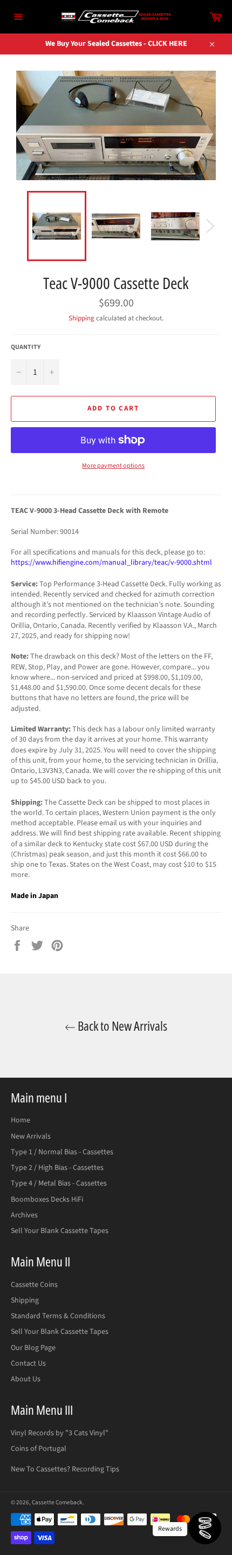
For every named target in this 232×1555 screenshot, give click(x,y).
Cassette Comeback (57, 1502)
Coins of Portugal (38, 1448)
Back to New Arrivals (121, 1026)
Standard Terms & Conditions (58, 1316)
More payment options (113, 466)
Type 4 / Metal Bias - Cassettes (59, 1183)
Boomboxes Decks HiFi (47, 1199)
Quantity (25, 347)
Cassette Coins (34, 1284)
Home (20, 1120)
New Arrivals (31, 1136)
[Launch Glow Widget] (205, 1528)
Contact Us (28, 1363)
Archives (24, 1215)
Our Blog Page (33, 1347)
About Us (25, 1379)
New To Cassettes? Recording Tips (65, 1469)
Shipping (81, 318)
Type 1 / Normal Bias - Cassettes (62, 1152)
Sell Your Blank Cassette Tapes (59, 1230)
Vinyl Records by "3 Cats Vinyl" (59, 1433)
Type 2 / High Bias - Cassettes (57, 1167)
